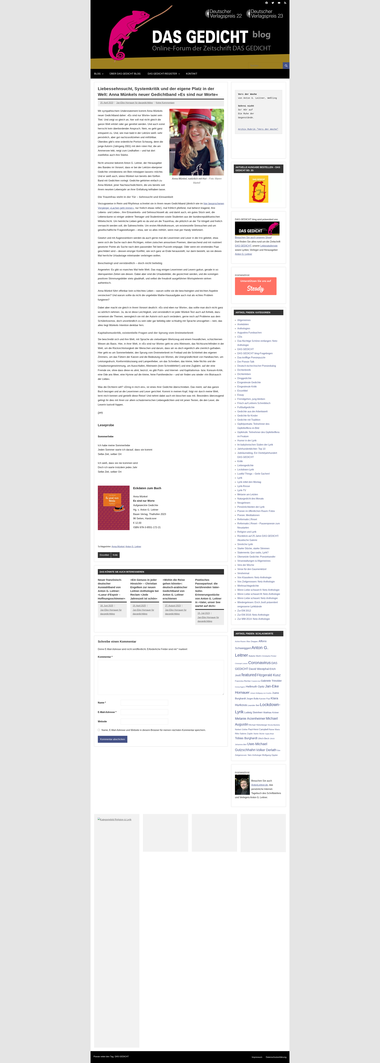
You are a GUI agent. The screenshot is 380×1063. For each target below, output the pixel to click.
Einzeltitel (104, 555)
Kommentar (105, 657)
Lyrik (239, 478)
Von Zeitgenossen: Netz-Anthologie (256, 581)
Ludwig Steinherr (253, 712)
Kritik (115, 555)
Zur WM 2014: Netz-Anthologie (253, 619)
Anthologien (243, 328)
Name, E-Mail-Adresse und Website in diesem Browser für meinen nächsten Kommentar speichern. (154, 730)
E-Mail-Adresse (107, 712)
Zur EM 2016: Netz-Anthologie (253, 615)
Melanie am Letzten (247, 494)
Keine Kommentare (165, 102)
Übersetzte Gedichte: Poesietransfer (256, 556)
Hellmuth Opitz (255, 686)
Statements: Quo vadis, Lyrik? (253, 552)
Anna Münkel (118, 546)
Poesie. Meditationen (248, 515)
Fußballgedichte (246, 407)
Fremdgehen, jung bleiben (251, 399)
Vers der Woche (245, 565)
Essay (240, 395)
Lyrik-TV (241, 490)
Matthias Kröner (271, 712)
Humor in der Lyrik (246, 440)
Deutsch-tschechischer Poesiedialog (256, 366)
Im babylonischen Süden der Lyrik (255, 444)
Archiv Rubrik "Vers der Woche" (258, 129)
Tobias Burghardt (246, 738)
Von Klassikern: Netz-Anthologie (254, 577)
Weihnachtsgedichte (248, 585)
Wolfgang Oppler (270, 755)
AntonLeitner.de (259, 785)
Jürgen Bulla (252, 698)
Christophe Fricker (269, 656)
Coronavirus (259, 662)
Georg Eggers (240, 687)
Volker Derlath (266, 750)
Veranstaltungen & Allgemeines (253, 561)
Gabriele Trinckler (271, 680)
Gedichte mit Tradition (248, 420)
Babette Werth (255, 656)
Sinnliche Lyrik (245, 544)
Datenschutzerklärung (276, 1057)
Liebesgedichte (245, 465)
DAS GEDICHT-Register (162, 73)
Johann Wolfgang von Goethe (260, 693)
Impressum (257, 1057)
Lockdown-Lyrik (245, 469)
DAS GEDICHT (243, 246)
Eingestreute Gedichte (249, 382)
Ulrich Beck (263, 738)
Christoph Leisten (241, 663)
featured (249, 675)
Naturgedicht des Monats (250, 498)
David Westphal (259, 668)
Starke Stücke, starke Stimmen (253, 548)
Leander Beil (253, 705)
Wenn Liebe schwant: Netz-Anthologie (257, 598)
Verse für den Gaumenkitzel (251, 569)
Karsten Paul (264, 699)
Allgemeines (244, 320)
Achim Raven (240, 641)
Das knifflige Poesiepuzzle (251, 357)
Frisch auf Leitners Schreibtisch (253, 403)
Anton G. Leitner (133, 546)
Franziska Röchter (243, 681)
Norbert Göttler (241, 730)
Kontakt (191, 73)
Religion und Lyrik (246, 532)
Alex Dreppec (252, 641)
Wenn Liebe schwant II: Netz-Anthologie (258, 590)
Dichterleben (244, 374)
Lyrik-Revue (243, 486)
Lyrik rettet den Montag (249, 482)
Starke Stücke (259, 734)
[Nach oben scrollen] (374, 1057)
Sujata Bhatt (269, 734)
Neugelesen (243, 502)
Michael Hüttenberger (258, 725)
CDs (239, 337)
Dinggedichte (244, 378)
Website (102, 721)
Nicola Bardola (274, 725)
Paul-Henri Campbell (258, 729)
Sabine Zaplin (246, 734)
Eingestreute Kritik (247, 386)
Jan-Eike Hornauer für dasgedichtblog (134, 102)
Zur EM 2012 (244, 610)
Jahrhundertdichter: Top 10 (251, 449)
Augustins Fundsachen (249, 332)
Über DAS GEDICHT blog (125, 73)
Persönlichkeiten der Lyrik (251, 507)
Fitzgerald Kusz (269, 675)
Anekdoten (243, 324)
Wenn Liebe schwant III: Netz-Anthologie (258, 594)
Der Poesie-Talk (245, 361)
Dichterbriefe (244, 370)
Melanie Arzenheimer (250, 718)
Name (102, 702)
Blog (97, 73)
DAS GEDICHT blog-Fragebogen (255, 353)
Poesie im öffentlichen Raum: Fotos (256, 511)
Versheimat (243, 573)
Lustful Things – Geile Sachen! (253, 473)
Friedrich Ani (255, 681)
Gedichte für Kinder (247, 415)
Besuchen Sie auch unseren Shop (253, 237)
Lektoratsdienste (269, 246)
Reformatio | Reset (247, 519)
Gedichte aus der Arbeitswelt (252, 411)
